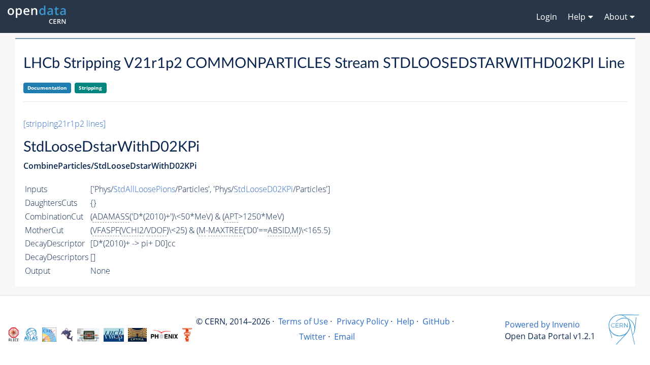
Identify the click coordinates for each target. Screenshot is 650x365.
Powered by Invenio (542, 324)
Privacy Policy (362, 321)
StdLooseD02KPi (263, 189)
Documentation (47, 87)
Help (405, 321)
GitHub (436, 321)
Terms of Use (303, 321)
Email (344, 336)
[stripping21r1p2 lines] (64, 123)
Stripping (90, 87)
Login (546, 16)
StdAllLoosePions (144, 189)
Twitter (312, 336)
